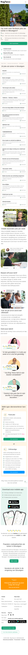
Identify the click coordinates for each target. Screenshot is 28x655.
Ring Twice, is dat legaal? (20, 604)
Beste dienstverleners (6, 601)
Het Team (3, 617)
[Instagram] (13, 615)
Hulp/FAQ (16, 609)
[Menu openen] (25, 2)
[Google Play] (14, 507)
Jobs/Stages (4, 620)
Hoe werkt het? (18, 599)
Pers (2, 622)
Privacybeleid (17, 639)
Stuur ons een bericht (14, 587)
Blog (2, 599)
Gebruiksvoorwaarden (8, 639)
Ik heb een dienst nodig (8, 628)
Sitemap (23, 639)
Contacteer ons (18, 606)
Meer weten (14, 561)
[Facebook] (8, 615)
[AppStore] (13, 502)
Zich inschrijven (14, 43)
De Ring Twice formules (20, 601)
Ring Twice (3, 63)
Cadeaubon (4, 606)
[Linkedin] (11, 615)
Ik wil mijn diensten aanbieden (10, 632)
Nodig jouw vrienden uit (7, 604)
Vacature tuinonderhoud (12, 63)
